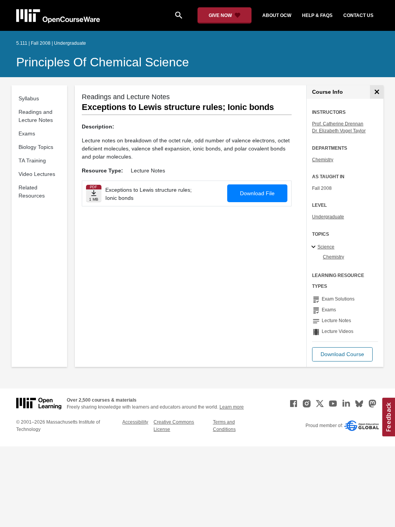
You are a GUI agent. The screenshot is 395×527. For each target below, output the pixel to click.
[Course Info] (376, 92)
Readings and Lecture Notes (36, 116)
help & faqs (317, 15)
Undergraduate (328, 217)
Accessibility (135, 422)
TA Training (32, 160)
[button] (342, 354)
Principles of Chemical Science (102, 62)
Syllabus (29, 98)
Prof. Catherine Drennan (337, 124)
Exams (27, 133)
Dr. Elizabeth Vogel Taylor (339, 130)
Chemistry (322, 159)
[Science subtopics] (314, 247)
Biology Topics (36, 147)
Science (325, 247)
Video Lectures (37, 174)
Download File (257, 193)
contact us (358, 15)
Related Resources (32, 191)
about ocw (276, 15)
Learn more (231, 407)
